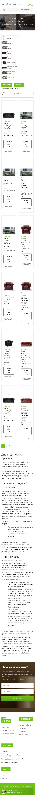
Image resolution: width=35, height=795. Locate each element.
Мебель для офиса (10, 24)
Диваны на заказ (7, 730)
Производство (24, 731)
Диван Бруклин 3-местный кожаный (7, 126)
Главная (11, 22)
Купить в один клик (9, 144)
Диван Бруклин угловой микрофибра (25, 126)
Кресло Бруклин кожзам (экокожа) (24, 297)
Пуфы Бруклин (10, 77)
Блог (3, 776)
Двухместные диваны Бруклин (12, 52)
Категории (7, 85)
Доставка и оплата (8, 734)
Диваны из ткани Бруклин (11, 47)
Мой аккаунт (6, 727)
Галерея (4, 779)
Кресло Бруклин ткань (9, 296)
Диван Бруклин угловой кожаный (7, 241)
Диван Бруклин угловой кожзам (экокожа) (24, 183)
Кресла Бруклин (11, 62)
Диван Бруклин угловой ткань (9, 182)
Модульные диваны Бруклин (12, 37)
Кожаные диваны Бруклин (11, 57)
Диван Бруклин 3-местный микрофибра (25, 354)
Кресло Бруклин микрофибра (25, 240)
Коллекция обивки (8, 737)
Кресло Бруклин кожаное (7, 353)
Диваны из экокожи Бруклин (12, 42)
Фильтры (18, 85)
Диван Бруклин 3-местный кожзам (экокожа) (25, 412)
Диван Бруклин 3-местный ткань (7, 411)
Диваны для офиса (26, 24)
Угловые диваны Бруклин (11, 72)
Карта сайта (23, 735)
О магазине (23, 728)
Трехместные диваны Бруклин (12, 67)
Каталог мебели (21, 22)
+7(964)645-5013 (16, 4)
